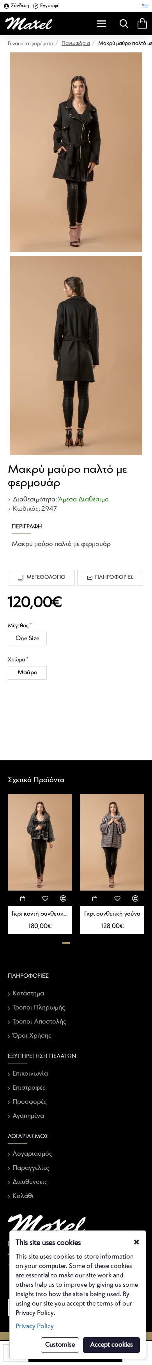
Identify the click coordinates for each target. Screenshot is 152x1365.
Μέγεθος (18, 626)
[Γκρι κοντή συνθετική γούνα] (40, 842)
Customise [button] (60, 1345)
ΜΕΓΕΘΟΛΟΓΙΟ (46, 577)
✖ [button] (136, 1242)
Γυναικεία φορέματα (30, 44)
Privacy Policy (35, 1326)
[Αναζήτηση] (122, 23)
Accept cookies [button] (111, 1345)
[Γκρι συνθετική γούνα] (112, 842)
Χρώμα (16, 660)
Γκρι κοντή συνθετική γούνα (40, 914)
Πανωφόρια (76, 44)
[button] (66, 943)
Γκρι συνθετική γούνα (112, 914)
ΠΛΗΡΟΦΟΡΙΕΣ (114, 577)
